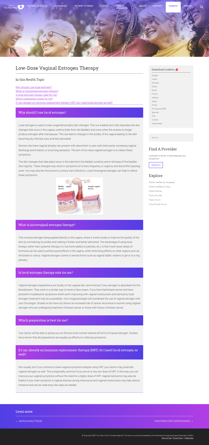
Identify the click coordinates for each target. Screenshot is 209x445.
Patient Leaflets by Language (161, 182)
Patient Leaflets (37, 6)
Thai (154, 116)
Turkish (155, 120)
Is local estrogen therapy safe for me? (36, 94)
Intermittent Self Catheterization (172, 420)
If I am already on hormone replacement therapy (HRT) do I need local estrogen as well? (64, 102)
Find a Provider (122, 7)
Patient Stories (84, 6)
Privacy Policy (178, 438)
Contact (158, 6)
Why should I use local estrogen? (34, 87)
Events (104, 6)
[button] (202, 7)
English (155, 75)
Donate (173, 6)
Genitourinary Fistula (30, 420)
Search (156, 165)
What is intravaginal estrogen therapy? (37, 91)
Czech (154, 86)
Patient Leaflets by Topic (159, 186)
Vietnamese (157, 123)
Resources (60, 6)
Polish (154, 105)
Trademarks (188, 438)
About (142, 6)
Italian (154, 101)
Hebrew (155, 97)
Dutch (154, 90)
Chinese (155, 83)
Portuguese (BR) (159, 109)
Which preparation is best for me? (34, 98)
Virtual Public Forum (158, 204)
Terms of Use (166, 438)
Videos (188, 6)
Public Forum (155, 200)
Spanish (155, 112)
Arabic (154, 79)
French (155, 94)
